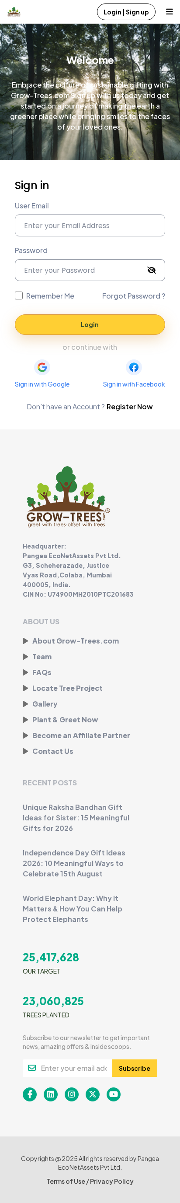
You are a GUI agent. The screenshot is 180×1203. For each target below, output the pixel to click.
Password (31, 250)
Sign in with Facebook (134, 384)
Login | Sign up (126, 12)
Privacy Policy (112, 1181)
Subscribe (134, 1068)
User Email (32, 205)
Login (90, 324)
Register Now (130, 406)
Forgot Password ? (133, 295)
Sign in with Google (42, 384)
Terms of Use (66, 1181)
